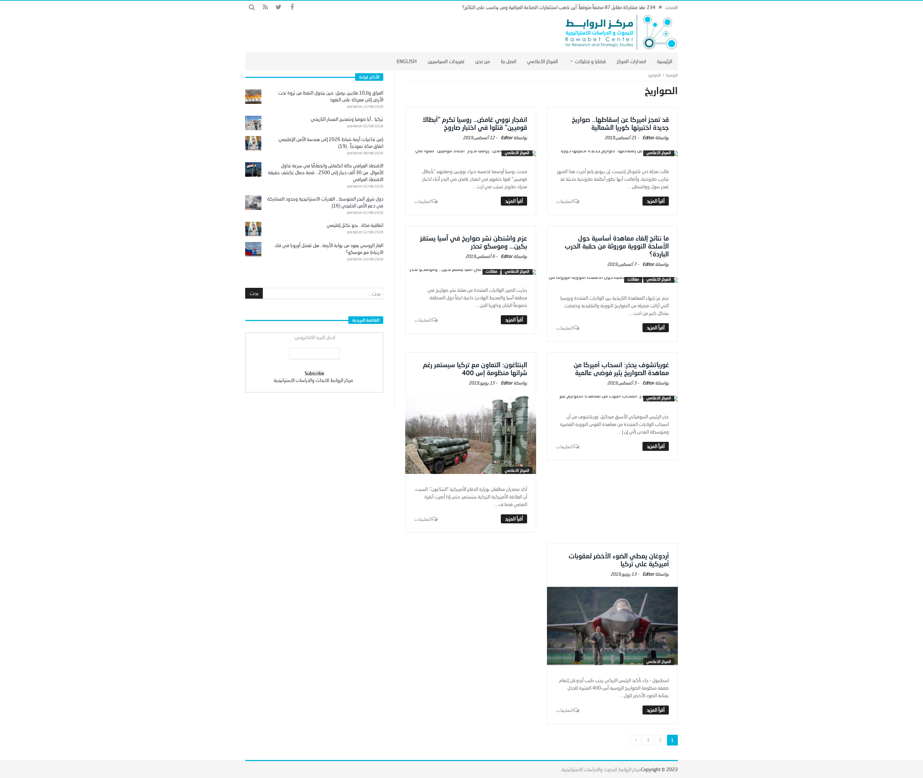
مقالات (633, 279)
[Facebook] (292, 7)
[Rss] (265, 7)
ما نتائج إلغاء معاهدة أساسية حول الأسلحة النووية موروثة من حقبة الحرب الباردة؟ (617, 246)
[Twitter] (278, 7)
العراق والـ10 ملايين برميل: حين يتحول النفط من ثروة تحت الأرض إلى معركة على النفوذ (330, 96)
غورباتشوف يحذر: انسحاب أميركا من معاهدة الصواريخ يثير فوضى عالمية (621, 369)
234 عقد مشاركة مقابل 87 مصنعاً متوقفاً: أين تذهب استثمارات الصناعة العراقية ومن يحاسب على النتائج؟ (558, 7)
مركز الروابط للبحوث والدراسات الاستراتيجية (601, 769)
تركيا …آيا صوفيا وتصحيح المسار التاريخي (347, 119)
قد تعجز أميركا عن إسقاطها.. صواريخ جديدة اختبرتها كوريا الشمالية (620, 123)
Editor (648, 137)
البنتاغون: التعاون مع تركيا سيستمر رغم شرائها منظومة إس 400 (475, 369)
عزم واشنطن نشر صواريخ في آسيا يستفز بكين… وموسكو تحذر (473, 242)
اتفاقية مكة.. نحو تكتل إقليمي (355, 225)
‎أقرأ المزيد (655, 201)
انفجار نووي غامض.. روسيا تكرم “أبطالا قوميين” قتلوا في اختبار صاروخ (475, 123)
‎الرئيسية (672, 74)
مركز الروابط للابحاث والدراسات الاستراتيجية (313, 380)
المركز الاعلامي (658, 152)
